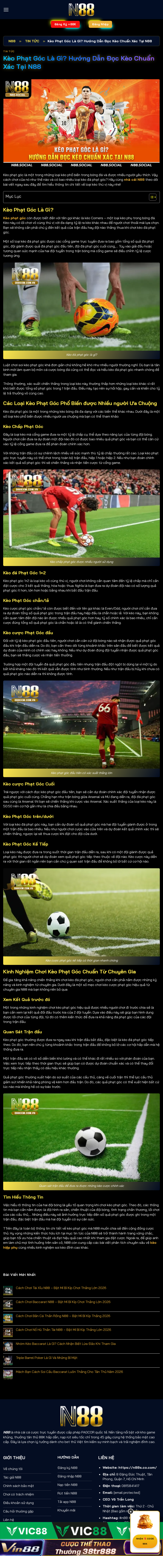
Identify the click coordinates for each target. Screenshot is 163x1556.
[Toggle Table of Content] (150, 197)
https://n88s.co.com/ (137, 1467)
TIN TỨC (32, 41)
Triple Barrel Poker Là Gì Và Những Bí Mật (46, 1358)
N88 (11, 41)
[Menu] (6, 9)
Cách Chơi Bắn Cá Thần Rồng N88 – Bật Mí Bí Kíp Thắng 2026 (63, 1316)
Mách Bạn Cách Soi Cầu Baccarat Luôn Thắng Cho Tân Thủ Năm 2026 (69, 1372)
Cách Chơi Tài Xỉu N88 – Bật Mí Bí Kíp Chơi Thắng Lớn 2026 (61, 1288)
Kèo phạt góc (14, 218)
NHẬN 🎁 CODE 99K (145, 1541)
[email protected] (127, 1492)
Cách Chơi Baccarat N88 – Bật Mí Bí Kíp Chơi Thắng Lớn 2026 (63, 1302)
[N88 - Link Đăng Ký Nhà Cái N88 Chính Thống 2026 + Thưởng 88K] (81, 9)
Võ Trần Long (122, 1499)
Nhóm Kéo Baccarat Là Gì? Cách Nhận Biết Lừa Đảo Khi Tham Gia (66, 1344)
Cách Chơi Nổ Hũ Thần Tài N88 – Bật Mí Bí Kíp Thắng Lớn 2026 (63, 1330)
